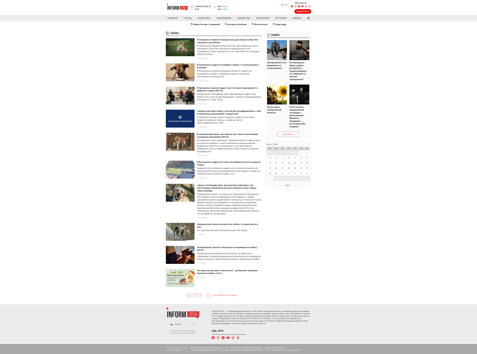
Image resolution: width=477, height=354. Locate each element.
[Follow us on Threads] (309, 6)
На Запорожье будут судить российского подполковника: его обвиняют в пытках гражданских (298, 71)
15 (301, 163)
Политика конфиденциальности (204, 350)
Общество (243, 18)
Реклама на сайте (292, 350)
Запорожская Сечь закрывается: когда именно (277, 65)
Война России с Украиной (206, 24)
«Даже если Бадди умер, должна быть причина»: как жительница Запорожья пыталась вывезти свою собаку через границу (226, 188)
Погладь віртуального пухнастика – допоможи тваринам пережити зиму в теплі (227, 272)
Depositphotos (176, 350)
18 (276, 168)
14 (295, 163)
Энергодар (280, 24)
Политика (204, 18)
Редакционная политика (274, 348)
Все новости (288, 134)
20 (289, 168)
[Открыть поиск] (308, 18)
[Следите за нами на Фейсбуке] (292, 6)
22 (301, 168)
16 (307, 163)
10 (270, 163)
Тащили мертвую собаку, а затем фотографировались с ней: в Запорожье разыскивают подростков (229, 112)
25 (276, 173)
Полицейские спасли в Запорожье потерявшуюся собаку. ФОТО (227, 248)
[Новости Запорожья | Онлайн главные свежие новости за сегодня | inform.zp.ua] (177, 7)
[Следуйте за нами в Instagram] (295, 6)
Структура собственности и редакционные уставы (240, 350)
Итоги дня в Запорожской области (274, 110)
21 (295, 168)
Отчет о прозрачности (273, 350)
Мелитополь (261, 24)
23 (307, 168)
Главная (172, 18)
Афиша (297, 18)
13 (289, 163)
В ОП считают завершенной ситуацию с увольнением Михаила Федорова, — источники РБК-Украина (297, 117)
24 (270, 173)
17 (270, 168)
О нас (226, 348)
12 (282, 163)
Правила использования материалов (206, 348)
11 (276, 163)
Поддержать (302, 11)
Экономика (224, 18)
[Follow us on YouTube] (302, 6)
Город (188, 18)
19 (282, 168)
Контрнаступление (237, 24)
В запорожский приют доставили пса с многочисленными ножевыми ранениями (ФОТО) (227, 135)
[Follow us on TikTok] (306, 6)
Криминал (262, 18)
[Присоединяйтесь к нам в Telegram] (299, 6)
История (280, 18)
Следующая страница (225, 295)
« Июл (287, 185)
